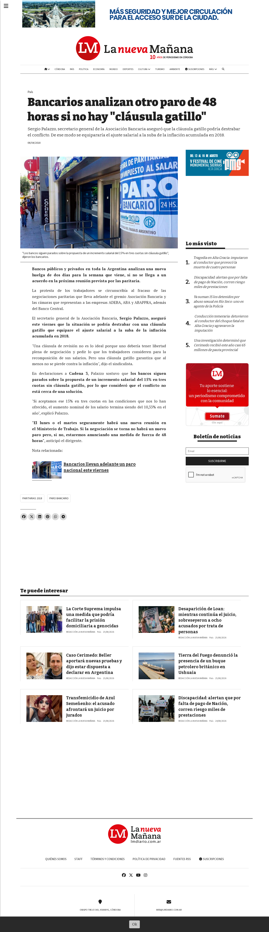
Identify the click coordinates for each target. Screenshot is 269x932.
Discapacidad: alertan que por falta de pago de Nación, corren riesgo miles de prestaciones (220, 282)
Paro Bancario (59, 498)
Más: (211, 69)
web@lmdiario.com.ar (169, 910)
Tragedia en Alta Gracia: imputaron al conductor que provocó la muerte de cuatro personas (220, 262)
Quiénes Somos (56, 859)
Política (83, 69)
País (72, 69)
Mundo (113, 69)
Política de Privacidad (149, 859)
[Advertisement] (99, 552)
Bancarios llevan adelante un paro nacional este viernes (100, 467)
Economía (99, 69)
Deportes (128, 69)
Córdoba (60, 69)
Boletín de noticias (217, 437)
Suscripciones (196, 69)
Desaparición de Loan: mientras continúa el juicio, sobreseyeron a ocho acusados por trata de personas (207, 620)
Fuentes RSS (182, 859)
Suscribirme (217, 461)
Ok (134, 924)
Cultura (143, 69)
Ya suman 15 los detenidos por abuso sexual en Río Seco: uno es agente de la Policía (218, 301)
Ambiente (175, 69)
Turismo (160, 69)
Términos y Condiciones (107, 859)
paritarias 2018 (32, 498)
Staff (78, 859)
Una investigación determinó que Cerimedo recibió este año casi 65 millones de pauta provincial (220, 345)
